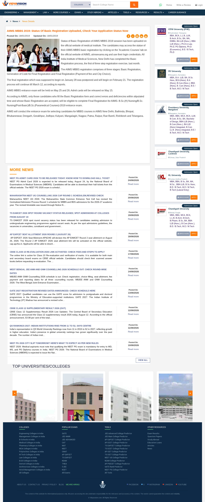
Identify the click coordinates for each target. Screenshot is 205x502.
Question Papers (155, 436)
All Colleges (24, 473)
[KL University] (161, 177)
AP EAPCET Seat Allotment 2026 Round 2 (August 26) (40, 234)
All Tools (108, 473)
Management (30, 12)
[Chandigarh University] (161, 211)
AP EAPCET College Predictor (117, 440)
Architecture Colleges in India (31, 467)
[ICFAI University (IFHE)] (161, 31)
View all (143, 360)
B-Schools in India (27, 440)
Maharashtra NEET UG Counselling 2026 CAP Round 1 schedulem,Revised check (57, 195)
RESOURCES (142, 12)
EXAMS (78, 12)
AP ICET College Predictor (116, 452)
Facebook (134, 485)
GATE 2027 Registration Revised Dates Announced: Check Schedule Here (52, 291)
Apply (193, 60)
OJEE (64, 467)
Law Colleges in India (28, 458)
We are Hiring (73, 485)
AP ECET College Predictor (116, 443)
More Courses (61, 12)
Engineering (11, 12)
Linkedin (169, 485)
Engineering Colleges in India (31, 433)
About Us (21, 485)
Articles (112, 12)
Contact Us (34, 485)
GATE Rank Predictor (113, 467)
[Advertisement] (77, 141)
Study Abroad (94, 12)
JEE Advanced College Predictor (118, 433)
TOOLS (126, 12)
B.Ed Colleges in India (28, 461)
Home (169, 5)
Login (200, 5)
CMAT (64, 452)
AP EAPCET (67, 455)
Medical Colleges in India (29, 443)
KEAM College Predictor (115, 461)
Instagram (154, 485)
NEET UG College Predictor (116, 458)
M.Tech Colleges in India (29, 455)
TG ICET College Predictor (116, 455)
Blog (61, 485)
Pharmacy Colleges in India (30, 446)
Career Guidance (177, 12)
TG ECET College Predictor (116, 449)
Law (45, 12)
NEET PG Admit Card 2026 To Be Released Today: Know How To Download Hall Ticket (60, 178)
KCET (64, 470)
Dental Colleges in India (29, 464)
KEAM (64, 461)
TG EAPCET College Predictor (117, 446)
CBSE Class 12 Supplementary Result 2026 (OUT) (38, 308)
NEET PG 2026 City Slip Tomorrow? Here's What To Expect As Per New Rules (54, 343)
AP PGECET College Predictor (117, 464)
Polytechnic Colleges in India (31, 452)
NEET (64, 449)
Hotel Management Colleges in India (34, 470)
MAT (64, 446)
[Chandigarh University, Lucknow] (161, 154)
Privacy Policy (49, 485)
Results (158, 12)
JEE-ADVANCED (68, 440)
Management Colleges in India (32, 436)
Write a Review (183, 5)
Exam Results (153, 433)
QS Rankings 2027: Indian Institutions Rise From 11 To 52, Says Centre (50, 326)
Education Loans (155, 443)
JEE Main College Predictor (116, 436)
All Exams (66, 473)
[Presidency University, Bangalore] (161, 109)
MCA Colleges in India (28, 449)
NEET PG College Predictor (116, 470)
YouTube (182, 485)
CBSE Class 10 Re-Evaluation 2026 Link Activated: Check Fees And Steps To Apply (57, 252)
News (15, 21)
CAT (64, 443)
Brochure (184, 60)
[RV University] (161, 73)
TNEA (64, 464)
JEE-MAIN (66, 436)
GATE (64, 433)
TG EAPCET (67, 458)
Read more (133, 184)
